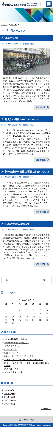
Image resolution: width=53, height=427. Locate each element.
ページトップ (28, 419)
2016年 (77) (9, 404)
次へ (45, 280)
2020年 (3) (9, 390)
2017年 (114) (10, 400)
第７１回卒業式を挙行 (14, 372)
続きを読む (41, 107)
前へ (8, 280)
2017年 (13, 24)
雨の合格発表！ (11, 369)
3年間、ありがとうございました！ (20, 356)
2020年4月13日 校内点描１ (16, 342)
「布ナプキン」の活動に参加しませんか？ (23, 359)
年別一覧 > (46, 408)
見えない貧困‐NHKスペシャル (21, 119)
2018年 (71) (9, 397)
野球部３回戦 (10, 349)
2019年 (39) (9, 393)
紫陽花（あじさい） (13, 353)
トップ (4, 24)
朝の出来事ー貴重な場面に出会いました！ (28, 171)
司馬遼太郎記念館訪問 (17, 223)
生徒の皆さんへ (11, 346)
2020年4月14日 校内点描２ (16, 339)
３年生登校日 (12, 38)
